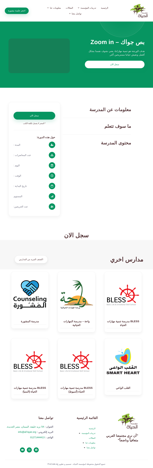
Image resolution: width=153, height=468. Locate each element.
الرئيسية (104, 8)
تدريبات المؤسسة (88, 8)
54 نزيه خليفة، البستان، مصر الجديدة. (25, 426)
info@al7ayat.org (27, 432)
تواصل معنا (77, 13)
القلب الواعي (123, 387)
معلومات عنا (55, 8)
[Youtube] (22, 449)
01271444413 (37, 437)
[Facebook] (36, 449)
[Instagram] (29, 449)
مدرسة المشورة (30, 321)
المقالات (69, 8)
